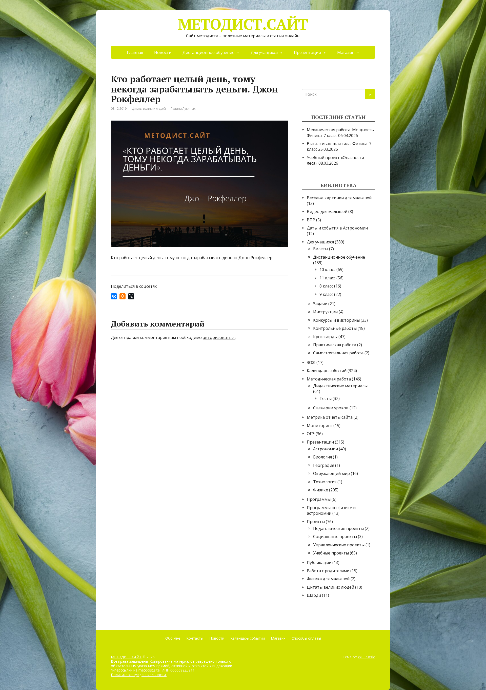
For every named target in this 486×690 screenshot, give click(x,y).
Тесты (325, 398)
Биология (322, 457)
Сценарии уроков (331, 408)
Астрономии (325, 449)
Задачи (320, 303)
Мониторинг (319, 425)
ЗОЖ (311, 362)
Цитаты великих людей (149, 108)
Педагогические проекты (338, 528)
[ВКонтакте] (114, 296)
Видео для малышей (327, 211)
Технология (324, 482)
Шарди (314, 595)
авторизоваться (219, 337)
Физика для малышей (328, 579)
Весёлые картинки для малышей (339, 198)
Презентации (307, 52)
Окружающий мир (331, 473)
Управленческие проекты (338, 545)
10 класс (327, 269)
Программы (319, 499)
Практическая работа (334, 345)
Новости (162, 52)
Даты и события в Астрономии (337, 228)
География (323, 465)
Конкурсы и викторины (336, 320)
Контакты (194, 638)
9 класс (326, 294)
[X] (131, 296)
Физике (320, 490)
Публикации (319, 562)
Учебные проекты (331, 553)
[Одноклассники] (122, 296)
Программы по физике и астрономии (331, 510)
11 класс (327, 278)
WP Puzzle (366, 657)
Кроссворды (325, 336)
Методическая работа (329, 379)
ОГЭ (311, 433)
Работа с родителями (328, 570)
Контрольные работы (335, 328)
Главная (135, 52)
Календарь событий (327, 370)
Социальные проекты (335, 536)
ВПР (311, 220)
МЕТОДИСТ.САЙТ (243, 24)
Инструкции (325, 312)
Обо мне (172, 638)
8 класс (326, 286)
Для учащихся (264, 52)
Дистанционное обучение (208, 52)
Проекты (316, 521)
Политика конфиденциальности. (139, 674)
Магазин (345, 52)
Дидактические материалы (340, 386)
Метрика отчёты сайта (330, 417)
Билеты (320, 249)
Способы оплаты (306, 638)
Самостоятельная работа (338, 353)
